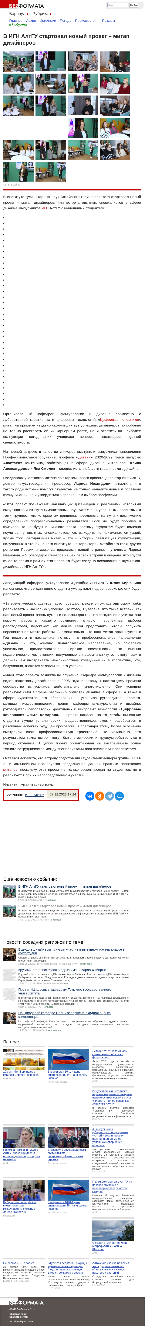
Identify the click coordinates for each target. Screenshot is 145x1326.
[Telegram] (109, 796)
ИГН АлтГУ (34, 795)
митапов (10, 769)
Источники (48, 21)
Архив (31, 21)
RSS (31, 1321)
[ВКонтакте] (89, 796)
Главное (15, 21)
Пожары (108, 21)
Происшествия (86, 21)
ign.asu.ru (15, 184)
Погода (65, 21)
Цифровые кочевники (119, 420)
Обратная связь (18, 1314)
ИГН (45, 208)
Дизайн (84, 457)
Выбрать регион (18, 1317)
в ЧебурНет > (19, 24)
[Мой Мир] (119, 796)
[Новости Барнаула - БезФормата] (22, 4)
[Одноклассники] (99, 796)
